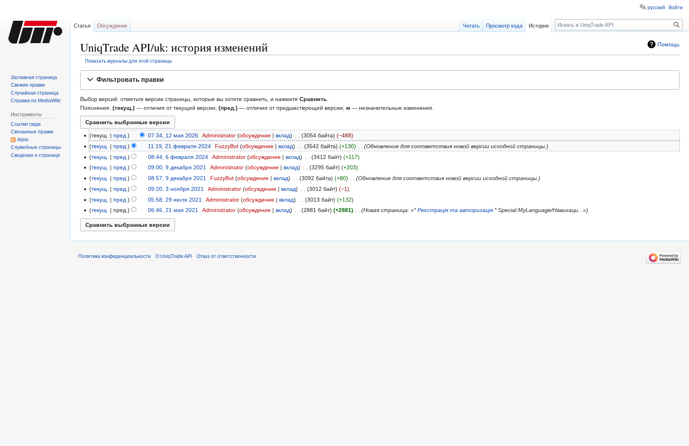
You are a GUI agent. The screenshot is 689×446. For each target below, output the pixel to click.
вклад (283, 135)
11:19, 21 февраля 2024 (179, 146)
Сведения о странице (35, 155)
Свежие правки (28, 85)
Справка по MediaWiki (36, 100)
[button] (380, 80)
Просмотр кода (504, 26)
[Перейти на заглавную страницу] (35, 32)
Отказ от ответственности (226, 256)
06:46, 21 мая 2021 (173, 210)
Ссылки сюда (26, 124)
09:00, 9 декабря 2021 (177, 167)
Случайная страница (35, 93)
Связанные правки (32, 132)
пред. (120, 135)
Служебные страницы (36, 147)
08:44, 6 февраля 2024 (178, 157)
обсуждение (255, 135)
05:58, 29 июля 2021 (175, 199)
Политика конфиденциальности (114, 256)
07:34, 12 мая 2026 (173, 135)
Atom (22, 140)
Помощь (668, 44)
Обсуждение (112, 26)
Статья (82, 26)
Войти (676, 7)
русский (656, 7)
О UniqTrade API (174, 256)
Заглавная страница (34, 77)
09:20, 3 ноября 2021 (176, 189)
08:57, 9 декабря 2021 (177, 178)
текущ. (99, 146)
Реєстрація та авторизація (455, 210)
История (539, 26)
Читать (471, 26)
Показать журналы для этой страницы (128, 60)
